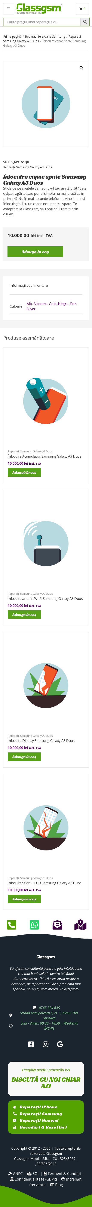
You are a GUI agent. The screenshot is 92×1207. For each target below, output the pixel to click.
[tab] (46, 285)
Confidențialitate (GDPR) (35, 1179)
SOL (35, 1173)
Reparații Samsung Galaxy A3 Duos (27, 167)
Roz (73, 303)
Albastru (40, 303)
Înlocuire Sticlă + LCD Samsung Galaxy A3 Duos (45, 883)
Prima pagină (12, 36)
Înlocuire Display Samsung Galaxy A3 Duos (41, 740)
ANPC (17, 1173)
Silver (31, 308)
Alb (29, 303)
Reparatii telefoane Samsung (45, 36)
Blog (58, 1184)
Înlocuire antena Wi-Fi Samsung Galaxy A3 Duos (45, 598)
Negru (63, 303)
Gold (52, 303)
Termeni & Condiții (63, 1173)
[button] (81, 68)
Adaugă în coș (35, 251)
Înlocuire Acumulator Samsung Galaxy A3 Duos (44, 456)
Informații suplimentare (29, 285)
